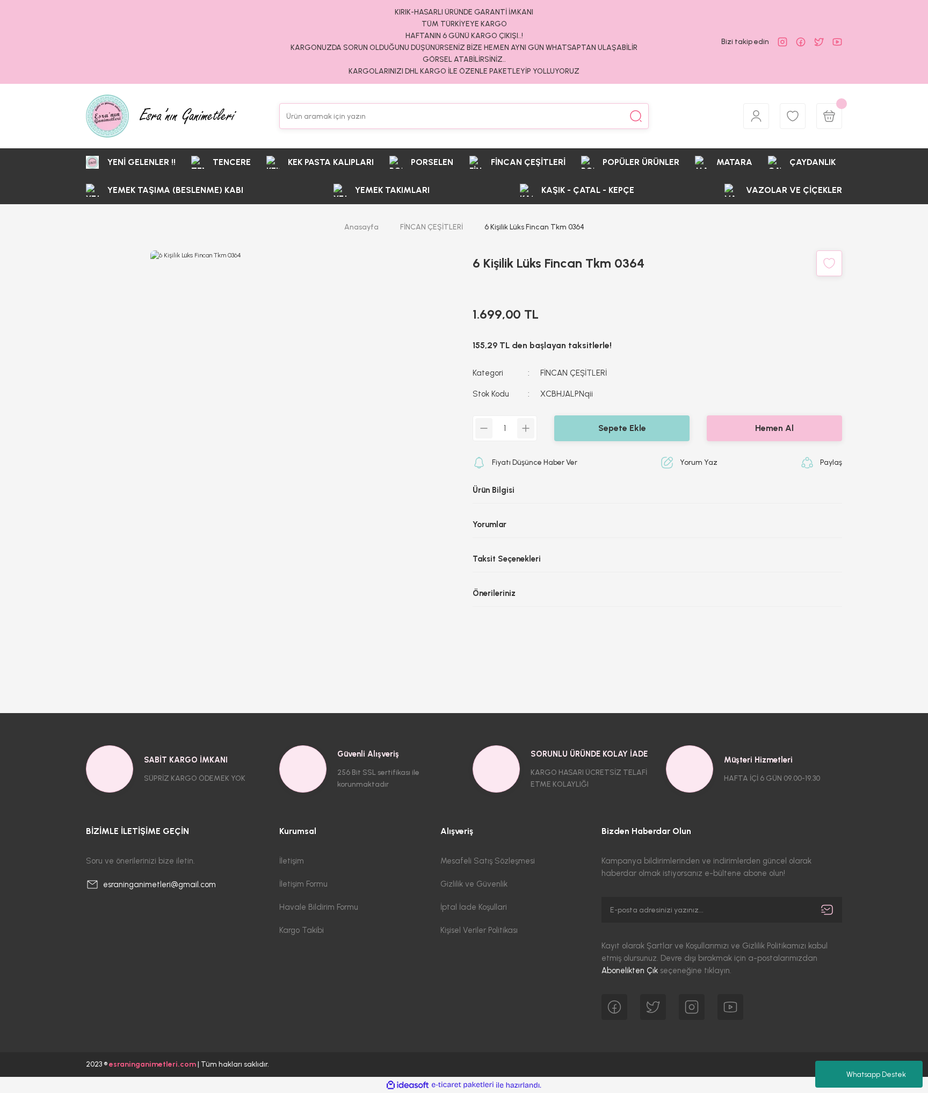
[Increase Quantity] (525, 428)
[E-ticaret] (462, 1085)
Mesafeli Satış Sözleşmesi (487, 861)
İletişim (291, 861)
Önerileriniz (494, 593)
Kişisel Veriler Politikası (479, 930)
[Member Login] (756, 116)
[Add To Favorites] (829, 263)
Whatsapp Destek (876, 1074)
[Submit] (827, 910)
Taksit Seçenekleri (507, 559)
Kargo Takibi (301, 930)
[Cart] (829, 116)
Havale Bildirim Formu (318, 907)
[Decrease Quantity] (483, 428)
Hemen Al (774, 428)
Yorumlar (489, 524)
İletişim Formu (303, 884)
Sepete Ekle (622, 428)
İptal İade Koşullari (473, 907)
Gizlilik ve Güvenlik (474, 884)
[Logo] (161, 116)
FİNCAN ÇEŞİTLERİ (573, 373)
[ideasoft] (407, 1085)
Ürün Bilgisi (493, 490)
